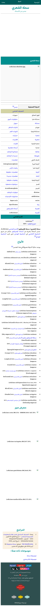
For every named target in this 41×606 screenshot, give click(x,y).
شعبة (37, 135)
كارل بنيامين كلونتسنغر (14, 400)
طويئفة (36, 156)
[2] (35, 236)
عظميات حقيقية (12, 172)
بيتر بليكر (18, 252)
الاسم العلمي (18, 217)
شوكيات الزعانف (12, 192)
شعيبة (37, 139)
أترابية (37, 172)
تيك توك (15, 569)
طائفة (37, 152)
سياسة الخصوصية (26, 572)
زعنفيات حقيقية (12, 180)
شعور (34, 349)
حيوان (16, 123)
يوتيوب (21, 565)
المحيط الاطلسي (34, 234)
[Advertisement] (20, 35)
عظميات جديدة (12, 176)
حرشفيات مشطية (12, 184)
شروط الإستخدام (25, 581)
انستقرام (24, 569)
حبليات (15, 135)
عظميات (15, 160)
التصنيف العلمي (18, 111)
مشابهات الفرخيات (11, 196)
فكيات (15, 143)
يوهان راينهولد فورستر (16, 344)
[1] (13, 106)
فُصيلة (37, 212)
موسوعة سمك (31, 556)
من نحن (18, 572)
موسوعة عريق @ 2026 (20, 603)
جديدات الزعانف (12, 156)
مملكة (37, 123)
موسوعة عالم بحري (29, 559)
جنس (16, 107)
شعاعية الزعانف (12, 152)
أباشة (37, 176)
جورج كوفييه (32, 223)
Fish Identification (27, 544)
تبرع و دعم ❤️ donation (20, 575)
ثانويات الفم (14, 131)
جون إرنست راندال (11, 371)
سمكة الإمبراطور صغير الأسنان (27, 338)
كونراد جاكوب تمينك (13, 311)
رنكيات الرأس (14, 168)
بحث (3, 2)
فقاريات (15, 139)
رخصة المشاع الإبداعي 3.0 (14, 578)
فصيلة (37, 208)
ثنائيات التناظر (13, 127)
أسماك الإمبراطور (12, 208)
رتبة (38, 204)
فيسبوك (13, 565)
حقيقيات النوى (13, 119)
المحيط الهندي (19, 234)
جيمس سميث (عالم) (14, 275)
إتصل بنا (12, 572)
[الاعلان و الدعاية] (20, 587)
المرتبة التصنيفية (33, 107)
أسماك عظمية (13, 147)
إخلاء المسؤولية (15, 581)
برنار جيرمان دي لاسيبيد (17, 328)
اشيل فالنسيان (18, 264)
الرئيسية (36, 2)
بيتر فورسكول (21, 317)
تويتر (28, 565)
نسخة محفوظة (11, 544)
